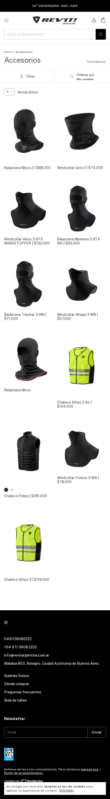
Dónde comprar (16, 684)
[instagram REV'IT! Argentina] (6, 622)
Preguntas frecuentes (22, 692)
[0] (103, 20)
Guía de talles (15, 700)
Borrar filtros (28, 92)
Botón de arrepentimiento (23, 773)
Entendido (66, 790)
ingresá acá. (90, 769)
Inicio (8, 52)
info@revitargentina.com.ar (26, 655)
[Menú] (6, 20)
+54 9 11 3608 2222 (20, 647)
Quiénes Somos (16, 676)
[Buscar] (101, 34)
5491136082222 (18, 639)
